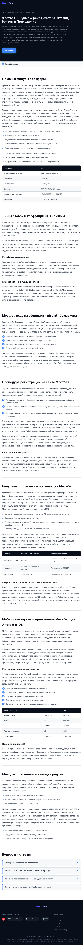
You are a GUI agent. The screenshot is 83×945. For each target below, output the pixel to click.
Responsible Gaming (60, 930)
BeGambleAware (32, 919)
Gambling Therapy (15, 919)
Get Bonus (9, 50)
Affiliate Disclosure (59, 924)
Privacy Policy (57, 918)
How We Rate (57, 927)
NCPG (45, 919)
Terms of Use (57, 921)
